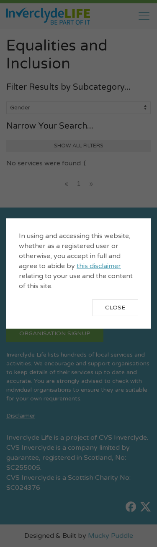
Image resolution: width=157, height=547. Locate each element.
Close (115, 307)
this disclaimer (99, 266)
